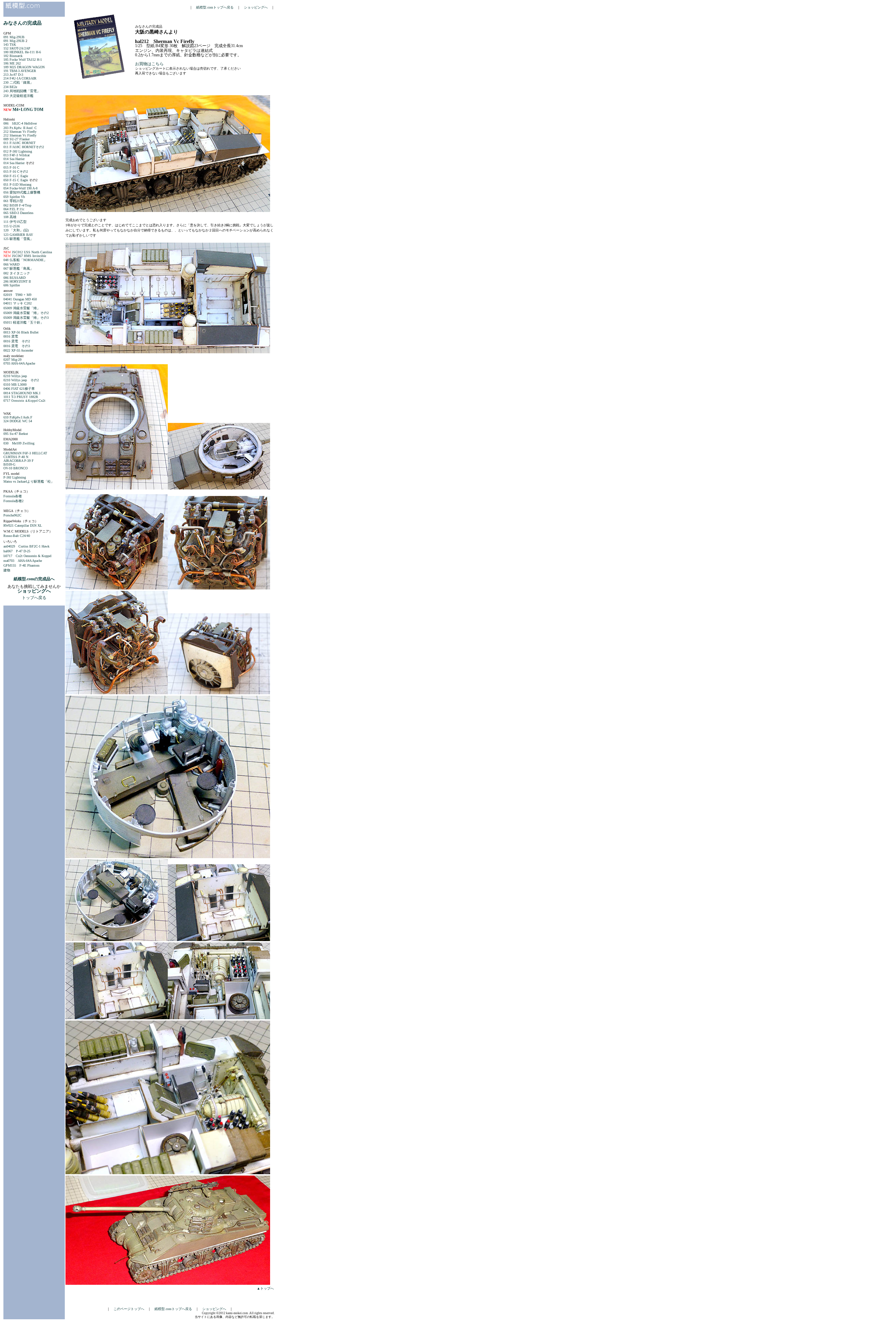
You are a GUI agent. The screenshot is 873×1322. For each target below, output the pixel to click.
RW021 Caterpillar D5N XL (22, 525)
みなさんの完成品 (22, 23)
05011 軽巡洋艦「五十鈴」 (23, 322)
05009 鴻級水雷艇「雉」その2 (26, 313)
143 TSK (9, 44)
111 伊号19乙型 (15, 222)
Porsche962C (12, 515)
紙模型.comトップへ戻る (215, 7)
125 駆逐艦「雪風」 (18, 239)
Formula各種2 (13, 501)
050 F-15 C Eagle (15, 176)
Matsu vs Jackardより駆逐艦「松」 (28, 481)
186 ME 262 (12, 63)
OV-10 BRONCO (15, 468)
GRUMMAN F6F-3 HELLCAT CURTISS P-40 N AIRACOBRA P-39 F (25, 457)
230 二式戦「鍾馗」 (18, 82)
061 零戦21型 (13, 201)
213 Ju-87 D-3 (13, 74)
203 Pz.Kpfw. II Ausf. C (20, 128)
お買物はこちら (149, 63)
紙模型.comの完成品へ (34, 579)
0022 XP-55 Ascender (18, 350)
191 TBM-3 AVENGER (19, 71)
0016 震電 (10, 336)
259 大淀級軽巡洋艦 (18, 96)
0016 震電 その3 (16, 346)
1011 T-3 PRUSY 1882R (20, 397)
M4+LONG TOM (28, 109)
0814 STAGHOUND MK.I (21, 393)
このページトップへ (129, 1309)
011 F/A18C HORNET (19, 143)
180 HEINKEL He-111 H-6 (22, 52)
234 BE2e (10, 87)
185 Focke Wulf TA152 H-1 (22, 59)
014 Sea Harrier (14, 159)
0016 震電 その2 (16, 341)
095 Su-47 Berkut (15, 434)
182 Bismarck (13, 56)
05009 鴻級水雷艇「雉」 (21, 308)
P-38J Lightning (14, 477)
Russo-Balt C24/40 (16, 536)
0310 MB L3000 (15, 384)
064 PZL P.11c (13, 209)
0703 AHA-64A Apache (19, 363)
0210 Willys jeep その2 (21, 380)
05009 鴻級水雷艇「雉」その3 (26, 317)
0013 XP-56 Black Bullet (21, 332)
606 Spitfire (11, 285)
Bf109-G (9, 464)
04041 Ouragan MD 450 (20, 299)
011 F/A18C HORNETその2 (23, 147)
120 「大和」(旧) (16, 230)
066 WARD (11, 264)
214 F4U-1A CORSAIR (19, 78)
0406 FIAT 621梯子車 (19, 388)
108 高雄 (9, 217)
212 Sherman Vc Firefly (19, 131)
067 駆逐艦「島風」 (18, 268)
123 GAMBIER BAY (18, 235)
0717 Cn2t (24, 400)
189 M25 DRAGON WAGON (24, 67)
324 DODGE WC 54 (17, 421)
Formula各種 (12, 496)
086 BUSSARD (14, 278)
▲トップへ (265, 1288)
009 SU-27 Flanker (16, 139)
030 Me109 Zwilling (18, 443)
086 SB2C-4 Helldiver (20, 123)
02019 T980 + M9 (17, 295)
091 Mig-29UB (14, 37)
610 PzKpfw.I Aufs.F (17, 417)
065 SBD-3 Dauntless (18, 213)
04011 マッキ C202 (17, 303)
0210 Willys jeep (15, 376)
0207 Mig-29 (12, 359)
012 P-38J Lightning (17, 151)
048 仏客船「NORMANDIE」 (25, 260)
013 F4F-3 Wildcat (16, 155)
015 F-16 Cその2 (15, 171)
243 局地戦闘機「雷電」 (21, 91)
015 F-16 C (11, 167)
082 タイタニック (16, 273)
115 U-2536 (11, 226)
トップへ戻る (34, 597)
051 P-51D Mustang (17, 184)
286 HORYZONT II (17, 281)
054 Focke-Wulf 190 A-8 (20, 188)
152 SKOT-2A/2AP (16, 48)
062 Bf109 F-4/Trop (17, 205)
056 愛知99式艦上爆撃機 (21, 192)
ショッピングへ (256, 7)
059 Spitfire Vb (14, 197)
